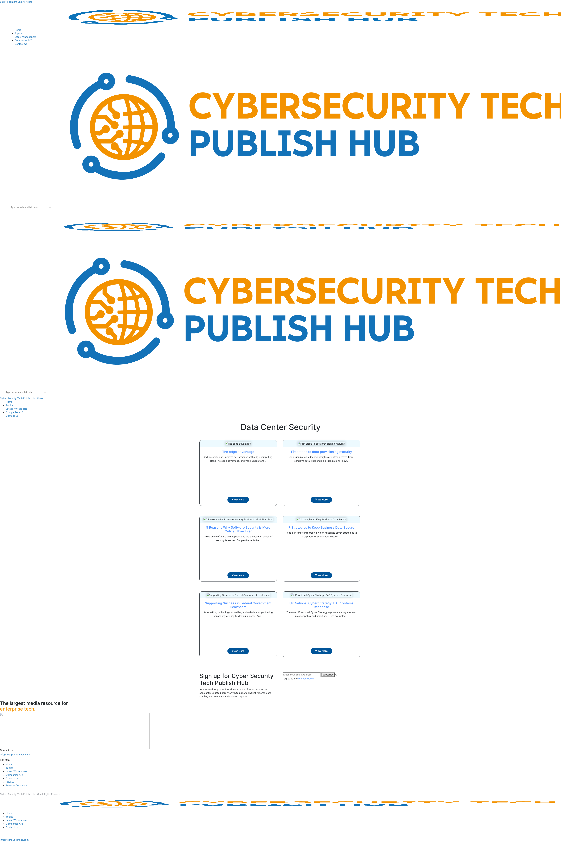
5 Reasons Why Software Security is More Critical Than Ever (238, 529)
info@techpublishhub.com (14, 839)
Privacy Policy (306, 678)
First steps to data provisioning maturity (321, 452)
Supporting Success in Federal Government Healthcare (238, 605)
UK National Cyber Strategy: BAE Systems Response (321, 605)
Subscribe (328, 674)
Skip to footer (25, 1)
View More (238, 499)
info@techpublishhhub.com (15, 754)
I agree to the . (298, 678)
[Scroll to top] (1, 843)
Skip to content (8, 1)
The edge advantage (238, 452)
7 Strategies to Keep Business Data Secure (321, 527)
